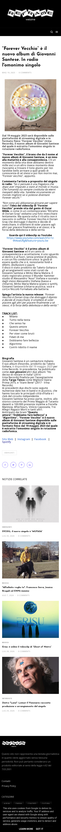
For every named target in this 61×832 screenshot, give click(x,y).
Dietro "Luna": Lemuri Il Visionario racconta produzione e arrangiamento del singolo (26, 705)
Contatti (6, 781)
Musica (5, 583)
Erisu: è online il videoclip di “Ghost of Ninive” (26, 647)
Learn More (26, 829)
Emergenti (9, 453)
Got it (39, 829)
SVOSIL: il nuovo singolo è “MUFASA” (22, 531)
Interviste (7, 698)
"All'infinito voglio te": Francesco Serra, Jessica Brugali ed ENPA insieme (27, 589)
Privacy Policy (9, 786)
